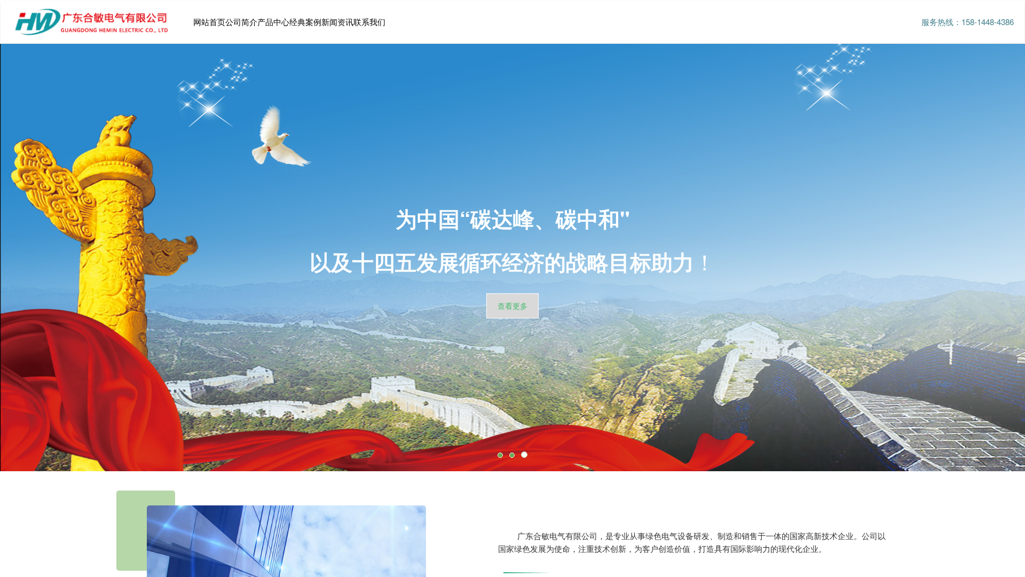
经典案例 (305, 21)
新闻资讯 (337, 21)
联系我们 (369, 21)
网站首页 (209, 21)
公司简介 (241, 21)
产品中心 (273, 21)
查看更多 (512, 305)
